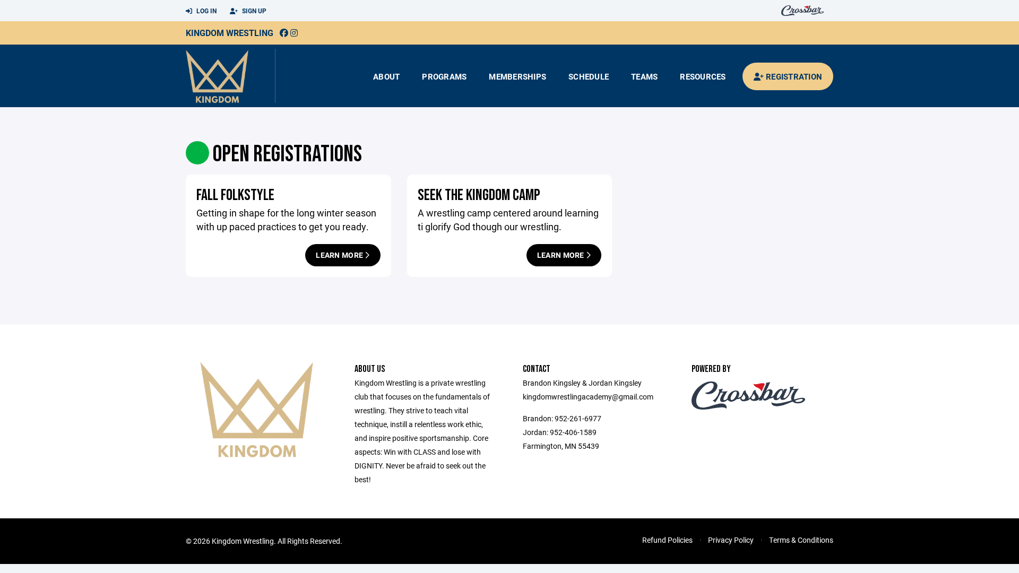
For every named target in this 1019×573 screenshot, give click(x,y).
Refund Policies (667, 540)
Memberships (517, 76)
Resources (703, 76)
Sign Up (253, 10)
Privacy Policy (731, 540)
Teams (644, 76)
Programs (444, 76)
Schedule (588, 76)
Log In (206, 10)
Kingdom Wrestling (229, 32)
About (386, 76)
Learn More (340, 255)
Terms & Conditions (801, 540)
